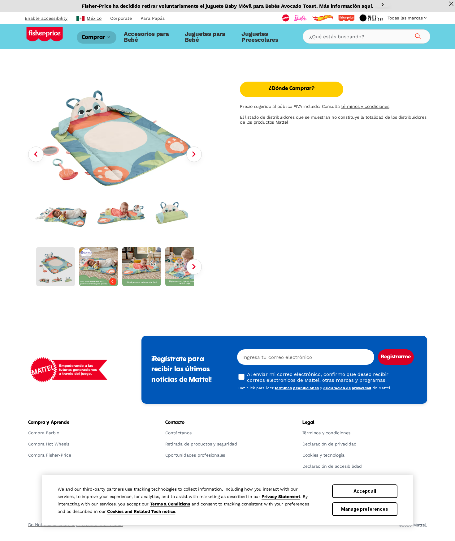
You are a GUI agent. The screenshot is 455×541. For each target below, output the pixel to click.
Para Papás (153, 18)
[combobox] (366, 36)
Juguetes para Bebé (205, 36)
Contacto (175, 422)
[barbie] (300, 18)
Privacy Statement (281, 496)
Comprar (94, 37)
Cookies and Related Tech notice (141, 511)
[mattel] (286, 18)
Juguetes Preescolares (259, 36)
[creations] (371, 18)
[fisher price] (346, 18)
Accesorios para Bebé (146, 36)
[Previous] (36, 154)
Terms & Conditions (170, 503)
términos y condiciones (365, 106)
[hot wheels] (322, 18)
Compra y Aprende (48, 422)
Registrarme (396, 357)
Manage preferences (364, 509)
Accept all (364, 491)
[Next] (382, 4)
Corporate (121, 18)
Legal (308, 422)
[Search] (417, 35)
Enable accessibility (46, 18)
